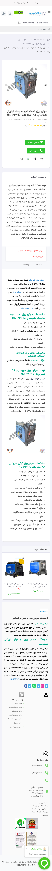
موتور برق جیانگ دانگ (14, 719)
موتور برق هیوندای (36, 280)
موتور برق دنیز (17, 711)
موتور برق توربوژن (15, 707)
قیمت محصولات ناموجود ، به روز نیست (26, 3)
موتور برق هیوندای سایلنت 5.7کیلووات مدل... (38, 585)
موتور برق (18, 703)
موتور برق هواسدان (15, 715)
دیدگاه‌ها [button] (26, 264)
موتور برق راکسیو (16, 727)
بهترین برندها (17, 699)
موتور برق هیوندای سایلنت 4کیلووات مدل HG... (14, 585)
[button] (18, 12)
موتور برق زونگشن (15, 723)
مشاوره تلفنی (34, 150)
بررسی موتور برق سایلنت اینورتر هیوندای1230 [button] (31, 253)
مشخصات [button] (39, 264)
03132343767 (42, 22)
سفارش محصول (33, 142)
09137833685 (28, 22)
